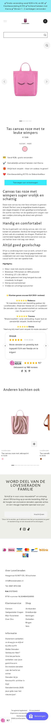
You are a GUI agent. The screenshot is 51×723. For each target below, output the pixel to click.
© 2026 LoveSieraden (17, 718)
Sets (27, 626)
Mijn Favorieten (12, 616)
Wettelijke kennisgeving (25, 716)
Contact (8, 609)
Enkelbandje (31, 612)
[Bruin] (41, 459)
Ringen (29, 623)
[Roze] (2, 459)
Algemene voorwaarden (19, 713)
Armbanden (31, 609)
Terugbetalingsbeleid (19, 710)
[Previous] (4, 82)
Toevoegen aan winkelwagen (25, 183)
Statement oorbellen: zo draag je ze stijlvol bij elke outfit (14, 642)
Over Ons (9, 619)
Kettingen (30, 616)
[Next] (47, 82)
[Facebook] (20, 529)
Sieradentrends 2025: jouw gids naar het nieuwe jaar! (14, 691)
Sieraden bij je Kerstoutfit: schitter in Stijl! (15, 680)
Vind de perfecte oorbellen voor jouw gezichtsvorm (13, 659)
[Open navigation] (5, 21)
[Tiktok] (28, 529)
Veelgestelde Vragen (14, 612)
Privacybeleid (34, 710)
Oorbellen (30, 619)
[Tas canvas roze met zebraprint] (19, 422)
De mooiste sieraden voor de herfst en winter (14, 670)
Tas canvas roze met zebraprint (15, 453)
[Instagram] (24, 529)
